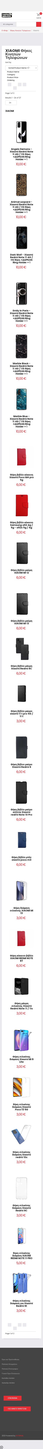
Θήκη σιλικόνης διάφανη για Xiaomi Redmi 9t (21, 1303)
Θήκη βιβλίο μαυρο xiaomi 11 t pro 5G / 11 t (21, 713)
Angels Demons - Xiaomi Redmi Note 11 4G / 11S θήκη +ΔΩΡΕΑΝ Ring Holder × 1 (21, 154)
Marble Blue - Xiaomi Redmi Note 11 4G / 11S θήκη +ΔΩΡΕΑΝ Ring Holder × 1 (21, 421)
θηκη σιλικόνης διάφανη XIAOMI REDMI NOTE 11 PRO (21, 1255)
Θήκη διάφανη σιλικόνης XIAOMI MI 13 (21, 910)
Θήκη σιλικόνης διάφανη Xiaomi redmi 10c (21, 1154)
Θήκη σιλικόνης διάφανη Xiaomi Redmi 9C (21, 1208)
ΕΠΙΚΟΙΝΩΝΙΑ (12, 1398)
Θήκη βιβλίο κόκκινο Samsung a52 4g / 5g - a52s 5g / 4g (21, 525)
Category (11, 74)
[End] (15, 88)
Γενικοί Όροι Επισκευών (11, 1373)
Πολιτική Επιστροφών (10, 1369)
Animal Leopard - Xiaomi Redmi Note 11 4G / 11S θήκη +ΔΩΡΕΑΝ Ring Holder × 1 (21, 207)
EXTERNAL (20, 1436)
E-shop (5, 30)
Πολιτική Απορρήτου (9, 1364)
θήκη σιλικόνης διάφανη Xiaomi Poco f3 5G (21, 1107)
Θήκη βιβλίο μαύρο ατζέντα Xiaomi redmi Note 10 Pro (21, 812)
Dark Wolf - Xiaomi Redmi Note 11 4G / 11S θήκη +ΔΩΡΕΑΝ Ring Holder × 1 (21, 258)
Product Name (13, 72)
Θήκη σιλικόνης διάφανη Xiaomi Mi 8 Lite (22, 1059)
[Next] (24, 84)
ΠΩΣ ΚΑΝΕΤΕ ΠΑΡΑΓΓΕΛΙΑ (17, 1409)
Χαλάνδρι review (8, 1383)
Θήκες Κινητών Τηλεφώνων (20, 30)
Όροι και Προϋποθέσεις (10, 1359)
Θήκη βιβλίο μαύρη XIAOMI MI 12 (21, 571)
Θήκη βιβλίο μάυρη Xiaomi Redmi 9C (21, 667)
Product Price (12, 77)
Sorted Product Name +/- (19, 68)
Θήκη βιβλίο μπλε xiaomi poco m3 (22, 858)
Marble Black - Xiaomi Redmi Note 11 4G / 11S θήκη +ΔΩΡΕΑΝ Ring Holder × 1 (21, 368)
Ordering (10, 80)
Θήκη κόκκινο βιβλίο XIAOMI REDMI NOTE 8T (21, 958)
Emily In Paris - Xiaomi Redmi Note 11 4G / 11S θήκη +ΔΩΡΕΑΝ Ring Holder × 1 (21, 316)
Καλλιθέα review (8, 1378)
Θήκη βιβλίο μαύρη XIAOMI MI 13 (21, 622)
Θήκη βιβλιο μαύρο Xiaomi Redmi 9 (21, 766)
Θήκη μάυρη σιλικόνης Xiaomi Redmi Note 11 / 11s (21, 1006)
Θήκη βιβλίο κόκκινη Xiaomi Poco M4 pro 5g (21, 477)
